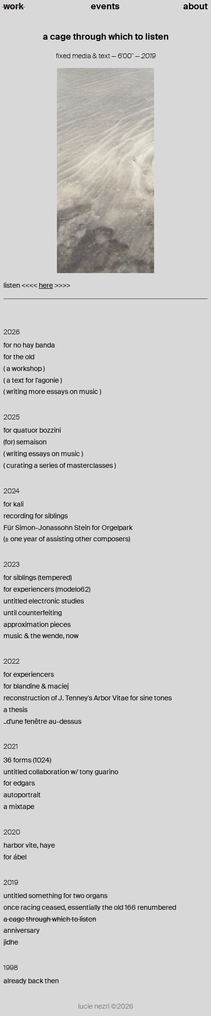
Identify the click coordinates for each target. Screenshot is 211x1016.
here (46, 285)
